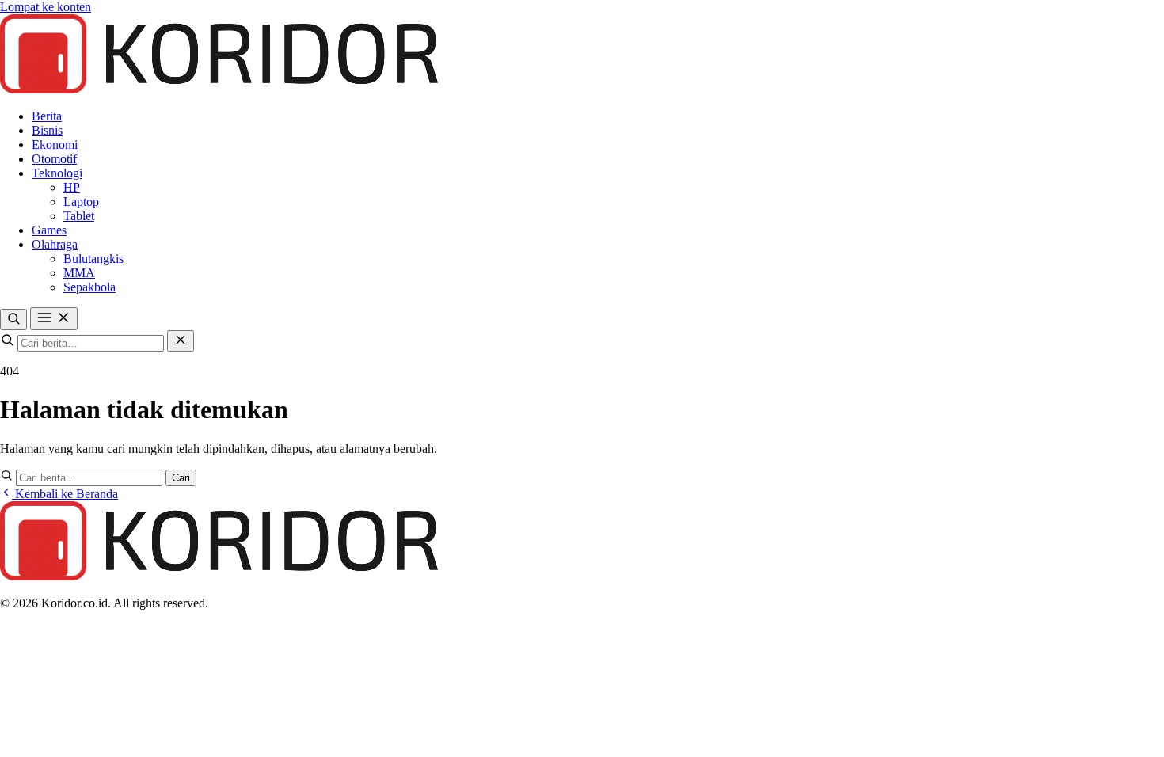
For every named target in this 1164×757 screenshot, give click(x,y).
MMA (79, 273)
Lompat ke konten (45, 6)
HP (71, 187)
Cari (181, 478)
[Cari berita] (13, 319)
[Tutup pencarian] (180, 341)
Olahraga (55, 244)
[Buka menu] (54, 318)
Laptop (81, 201)
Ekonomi (55, 144)
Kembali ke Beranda (65, 493)
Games (49, 230)
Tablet (78, 216)
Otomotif (54, 158)
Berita (47, 116)
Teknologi (57, 173)
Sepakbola (89, 287)
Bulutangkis (93, 258)
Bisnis (47, 130)
